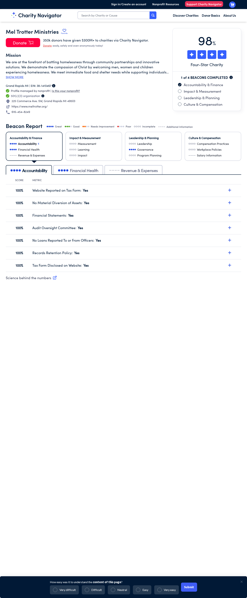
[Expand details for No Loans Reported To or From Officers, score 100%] (229, 240)
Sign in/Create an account (128, 4)
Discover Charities (185, 15)
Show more (15, 77)
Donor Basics (211, 15)
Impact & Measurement (202, 91)
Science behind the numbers (28, 278)
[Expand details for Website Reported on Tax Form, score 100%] (229, 190)
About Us (229, 15)
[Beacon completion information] (231, 77)
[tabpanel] (123, 225)
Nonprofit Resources (165, 4)
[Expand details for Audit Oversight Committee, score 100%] (229, 227)
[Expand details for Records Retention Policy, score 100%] (229, 253)
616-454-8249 (21, 112)
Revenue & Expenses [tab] (139, 170)
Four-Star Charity (207, 64)
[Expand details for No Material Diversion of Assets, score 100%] (229, 202)
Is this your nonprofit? (66, 91)
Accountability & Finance (203, 84)
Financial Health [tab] (84, 170)
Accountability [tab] (34, 170)
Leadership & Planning (202, 98)
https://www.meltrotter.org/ (30, 106)
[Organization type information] (42, 95)
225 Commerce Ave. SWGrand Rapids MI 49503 (43, 101)
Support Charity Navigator (204, 4)
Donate (47, 45)
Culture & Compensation (203, 104)
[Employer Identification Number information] (53, 85)
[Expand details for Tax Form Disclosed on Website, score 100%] (229, 265)
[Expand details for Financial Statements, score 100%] (229, 215)
